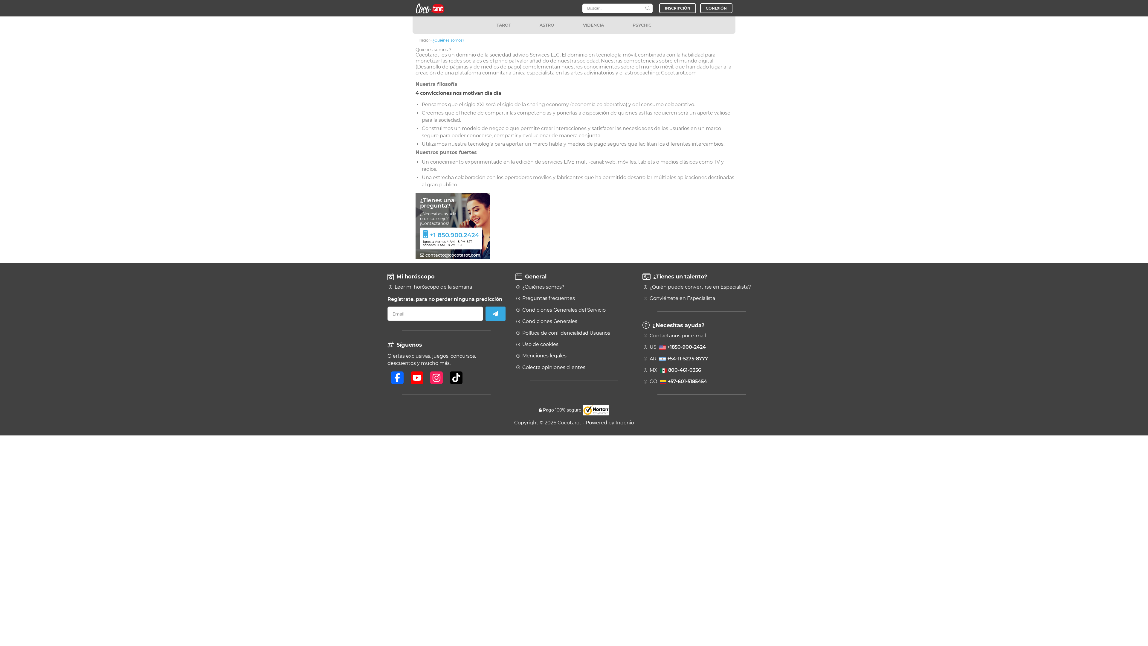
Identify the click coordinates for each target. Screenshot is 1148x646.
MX (675, 370)
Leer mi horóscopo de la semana (433, 287)
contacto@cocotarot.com (452, 255)
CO (678, 381)
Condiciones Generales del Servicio (564, 310)
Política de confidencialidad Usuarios (566, 333)
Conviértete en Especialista (682, 298)
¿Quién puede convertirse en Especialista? (700, 287)
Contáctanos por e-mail (678, 336)
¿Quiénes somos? (543, 287)
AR (679, 359)
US (678, 347)
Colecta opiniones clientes (553, 367)
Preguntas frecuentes (548, 298)
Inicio (423, 40)
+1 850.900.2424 (454, 235)
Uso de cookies (540, 344)
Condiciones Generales (549, 321)
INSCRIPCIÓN (677, 8)
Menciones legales (544, 356)
